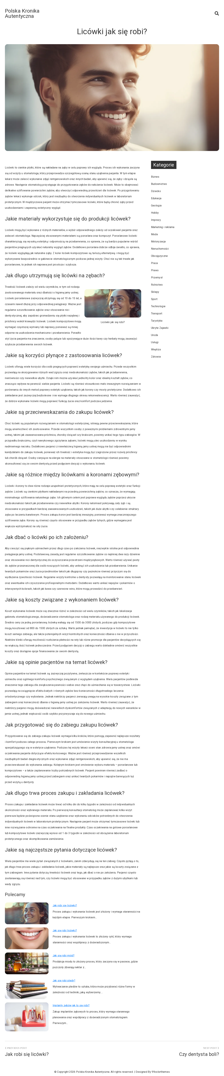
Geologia (156, 205)
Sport (154, 299)
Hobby (155, 212)
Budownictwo (159, 183)
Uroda (154, 335)
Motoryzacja (158, 241)
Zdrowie (156, 356)
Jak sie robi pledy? (64, 980)
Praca (154, 263)
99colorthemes (161, 1071)
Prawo (155, 270)
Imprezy (156, 219)
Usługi (155, 342)
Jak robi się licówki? (65, 905)
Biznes (155, 176)
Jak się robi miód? (64, 955)
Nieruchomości (160, 248)
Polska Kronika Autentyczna (22, 13)
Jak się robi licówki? (65, 930)
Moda (154, 234)
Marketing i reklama (162, 227)
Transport (156, 313)
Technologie (158, 306)
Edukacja (156, 198)
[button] (216, 13)
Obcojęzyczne (159, 255)
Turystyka (157, 320)
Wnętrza (156, 349)
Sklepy (155, 291)
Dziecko (156, 191)
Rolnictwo (157, 284)
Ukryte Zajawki (159, 327)
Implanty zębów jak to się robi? (71, 1005)
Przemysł (157, 277)
